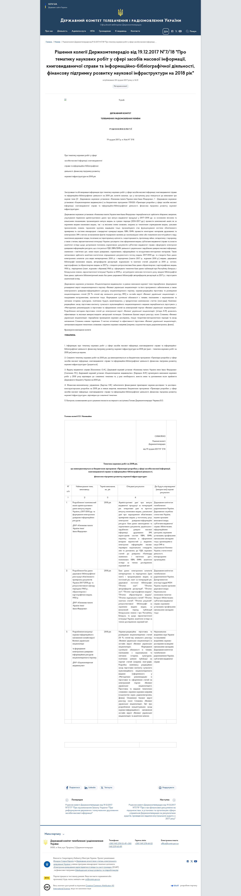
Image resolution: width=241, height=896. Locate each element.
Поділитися (74, 788)
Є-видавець (121, 31)
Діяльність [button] (62, 31)
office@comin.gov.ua (169, 844)
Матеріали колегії (120, 86)
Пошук (193, 31)
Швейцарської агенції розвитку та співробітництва (96, 870)
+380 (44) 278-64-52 (144, 844)
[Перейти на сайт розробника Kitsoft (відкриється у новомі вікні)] (175, 886)
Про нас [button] (49, 31)
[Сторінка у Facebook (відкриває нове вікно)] (172, 31)
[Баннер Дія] (166, 31)
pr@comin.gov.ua (92, 879)
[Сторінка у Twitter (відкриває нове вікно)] (176, 31)
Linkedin (92, 788)
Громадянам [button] (105, 31)
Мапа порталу (53, 834)
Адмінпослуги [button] (79, 31)
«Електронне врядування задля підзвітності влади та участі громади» (82, 867)
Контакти (135, 31)
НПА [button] (92, 31)
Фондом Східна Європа (63, 861)
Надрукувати (168, 788)
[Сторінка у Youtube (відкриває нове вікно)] (180, 31)
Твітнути (108, 788)
